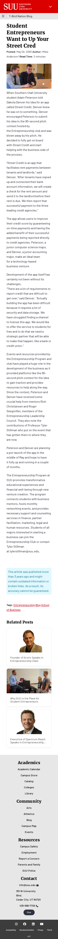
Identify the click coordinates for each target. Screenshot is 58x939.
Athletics (29, 813)
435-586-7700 (27, 905)
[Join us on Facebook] (25, 923)
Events (29, 832)
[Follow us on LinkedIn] (33, 923)
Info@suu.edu (27, 885)
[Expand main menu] (50, 7)
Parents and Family (29, 864)
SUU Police (29, 870)
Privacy (40, 930)
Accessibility (11, 930)
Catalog (29, 781)
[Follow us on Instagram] (16, 923)
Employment (29, 852)
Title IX (49, 930)
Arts (29, 807)
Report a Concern (29, 858)
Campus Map (29, 825)
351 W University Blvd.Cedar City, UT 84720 (28, 895)
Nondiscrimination (26, 930)
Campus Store (29, 775)
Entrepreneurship (24, 605)
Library (29, 793)
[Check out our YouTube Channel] (42, 923)
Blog (38, 605)
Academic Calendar (29, 769)
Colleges (29, 787)
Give (29, 912)
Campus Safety (29, 846)
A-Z (29, 936)
